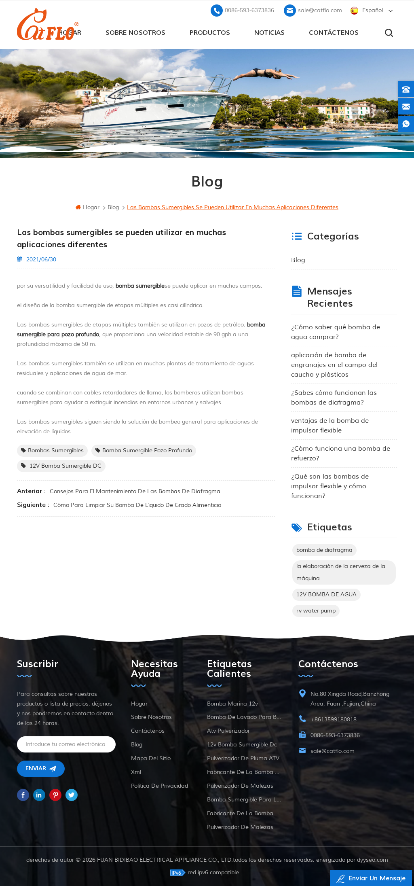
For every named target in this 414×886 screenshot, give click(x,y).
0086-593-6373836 (249, 10)
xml (136, 772)
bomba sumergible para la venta (245, 799)
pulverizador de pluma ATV (243, 758)
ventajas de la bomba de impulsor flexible (330, 426)
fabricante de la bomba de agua (245, 772)
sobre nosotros (135, 33)
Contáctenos (334, 33)
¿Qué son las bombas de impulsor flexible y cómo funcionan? (330, 486)
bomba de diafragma (324, 550)
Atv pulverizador (228, 730)
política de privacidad (159, 785)
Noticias (269, 33)
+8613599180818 (333, 719)
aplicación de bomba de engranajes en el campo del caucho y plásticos (334, 365)
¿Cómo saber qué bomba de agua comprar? (335, 332)
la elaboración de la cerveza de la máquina (340, 572)
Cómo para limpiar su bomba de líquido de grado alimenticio (137, 505)
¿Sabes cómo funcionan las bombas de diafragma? (334, 398)
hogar (91, 207)
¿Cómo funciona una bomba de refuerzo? (340, 453)
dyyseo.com (372, 859)
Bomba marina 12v (232, 703)
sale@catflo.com (320, 10)
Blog (298, 260)
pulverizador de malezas (240, 785)
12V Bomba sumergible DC (64, 465)
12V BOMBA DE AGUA (326, 594)
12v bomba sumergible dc (242, 744)
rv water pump (316, 610)
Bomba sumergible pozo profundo (147, 450)
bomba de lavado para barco (245, 717)
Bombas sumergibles (56, 450)
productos (210, 33)
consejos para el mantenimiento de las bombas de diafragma (135, 491)
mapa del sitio (151, 758)
